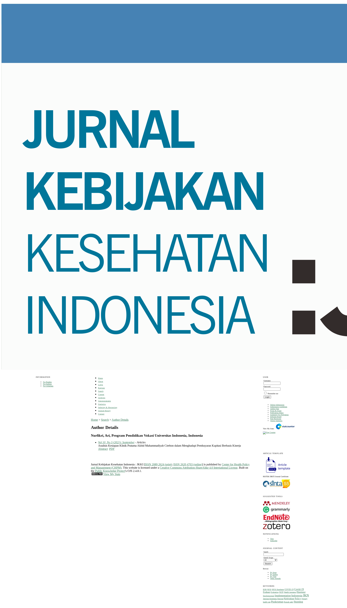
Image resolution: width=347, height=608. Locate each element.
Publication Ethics (277, 413)
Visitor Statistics (276, 421)
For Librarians (48, 386)
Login (100, 385)
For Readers (47, 382)
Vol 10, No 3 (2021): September (116, 442)
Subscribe (273, 541)
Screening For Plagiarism (279, 415)
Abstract (103, 448)
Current (101, 394)
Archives (101, 398)
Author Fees (274, 409)
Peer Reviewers (275, 419)
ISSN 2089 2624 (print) (158, 464)
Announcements (104, 401)
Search (100, 391)
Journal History (104, 411)
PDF (112, 448)
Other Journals (275, 578)
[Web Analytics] (97, 474)
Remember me (273, 394)
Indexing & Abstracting (107, 407)
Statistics (102, 404)
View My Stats (111, 474)
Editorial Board (275, 417)
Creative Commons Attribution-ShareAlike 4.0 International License (198, 467)
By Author (274, 574)
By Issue (273, 572)
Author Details (120, 419)
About (100, 381)
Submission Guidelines (278, 407)
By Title (273, 576)
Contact (101, 414)
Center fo (227, 464)
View (272, 539)
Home (100, 378)
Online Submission (277, 405)
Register (101, 388)
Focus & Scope (275, 411)
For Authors (47, 384)
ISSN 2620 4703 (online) (187, 464)
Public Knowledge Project (110, 470)
